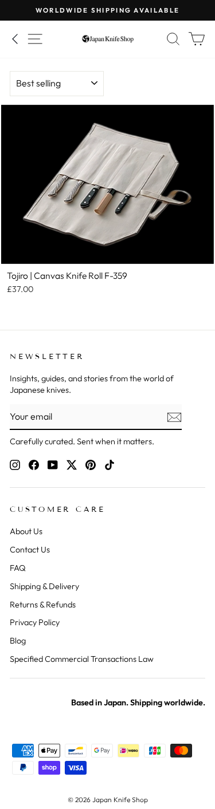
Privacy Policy (35, 622)
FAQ (18, 568)
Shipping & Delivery (44, 586)
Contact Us (30, 549)
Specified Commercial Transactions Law (82, 659)
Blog (18, 641)
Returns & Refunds (43, 604)
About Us (26, 531)
